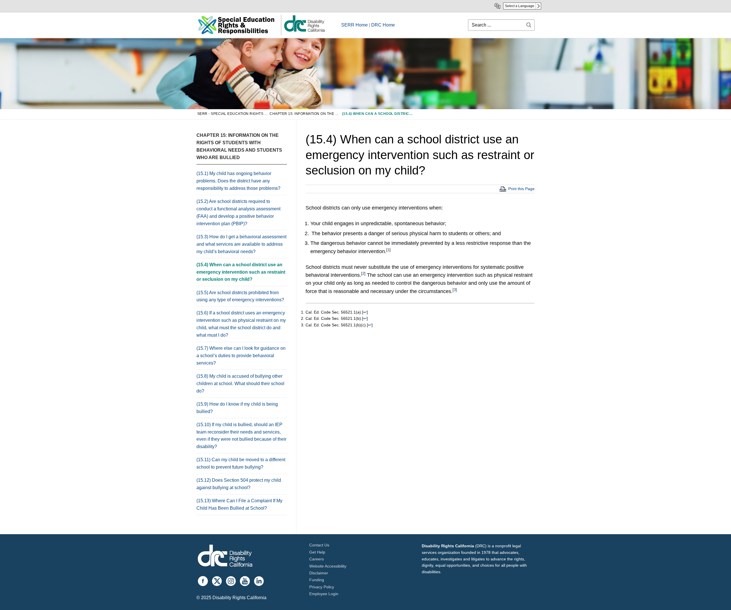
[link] (304, 31)
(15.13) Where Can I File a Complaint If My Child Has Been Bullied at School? (239, 504)
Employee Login (323, 593)
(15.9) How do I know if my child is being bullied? (237, 408)
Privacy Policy (321, 587)
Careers (316, 559)
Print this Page (521, 188)
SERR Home (354, 25)
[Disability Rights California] (225, 556)
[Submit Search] (529, 25)
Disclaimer (318, 573)
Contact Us (319, 545)
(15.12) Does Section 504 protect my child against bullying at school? (238, 484)
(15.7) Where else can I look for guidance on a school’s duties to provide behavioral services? (241, 355)
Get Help (317, 552)
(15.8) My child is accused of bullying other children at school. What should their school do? (240, 383)
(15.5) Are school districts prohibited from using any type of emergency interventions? (240, 296)
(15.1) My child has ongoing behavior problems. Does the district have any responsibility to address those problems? (238, 181)
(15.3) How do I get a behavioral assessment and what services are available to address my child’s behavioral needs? (241, 244)
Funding (316, 580)
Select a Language (519, 6)
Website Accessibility (327, 566)
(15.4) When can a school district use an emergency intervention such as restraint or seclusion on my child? (240, 272)
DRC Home (383, 25)
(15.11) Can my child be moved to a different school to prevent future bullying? (240, 463)
